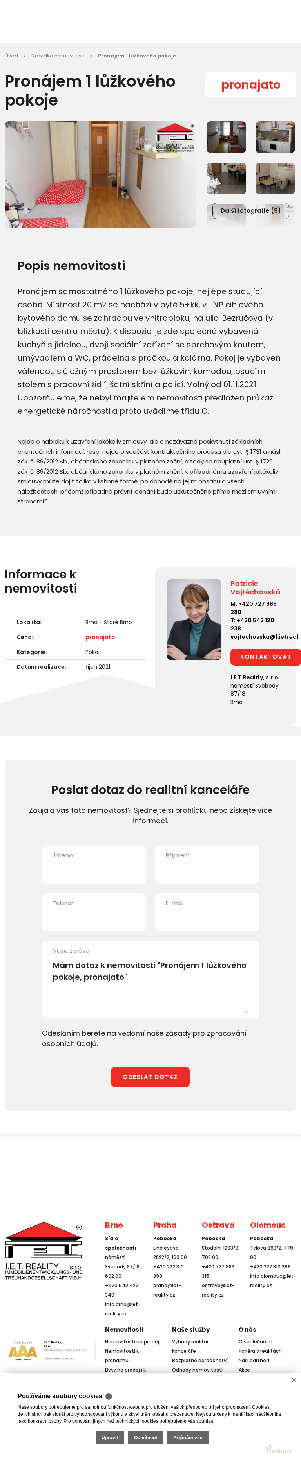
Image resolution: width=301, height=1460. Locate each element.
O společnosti (255, 1341)
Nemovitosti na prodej (132, 1341)
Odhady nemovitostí (197, 1370)
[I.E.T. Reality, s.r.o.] (44, 1250)
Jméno (63, 855)
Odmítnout (145, 1437)
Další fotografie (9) (251, 211)
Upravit (110, 1437)
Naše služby (191, 1329)
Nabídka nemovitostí (58, 55)
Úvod (11, 55)
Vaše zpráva (71, 950)
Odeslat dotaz (150, 1077)
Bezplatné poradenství (200, 1360)
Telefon (64, 903)
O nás (247, 1329)
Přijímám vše (188, 1437)
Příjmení (177, 855)
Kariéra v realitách (260, 1351)
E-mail (175, 903)
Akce (244, 1370)
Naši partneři (254, 1360)
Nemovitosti (124, 1329)
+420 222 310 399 (270, 1266)
